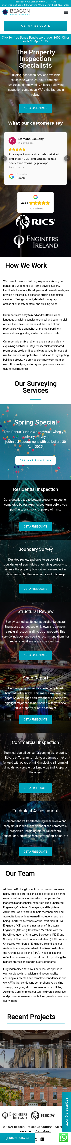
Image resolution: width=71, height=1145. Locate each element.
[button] (66, 12)
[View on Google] (12, 141)
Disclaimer (43, 1131)
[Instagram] (35, 1139)
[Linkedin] (42, 1139)
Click (5, 37)
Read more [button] (16, 167)
